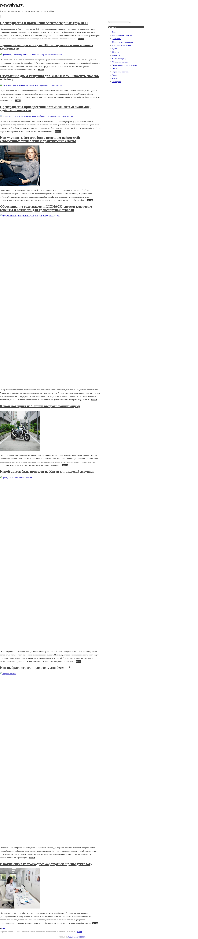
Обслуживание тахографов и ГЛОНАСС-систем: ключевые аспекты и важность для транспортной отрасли (46, 208)
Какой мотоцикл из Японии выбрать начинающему (40, 406)
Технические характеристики (124, 65)
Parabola (71, 937)
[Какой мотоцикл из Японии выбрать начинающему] (20, 450)
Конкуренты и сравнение (122, 42)
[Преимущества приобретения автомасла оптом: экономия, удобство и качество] (36, 116)
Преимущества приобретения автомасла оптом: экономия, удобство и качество (45, 108)
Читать (81, 39)
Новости (115, 52)
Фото (114, 78)
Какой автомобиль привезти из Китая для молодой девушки (47, 471)
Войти (79, 932)
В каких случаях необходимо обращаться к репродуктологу (46, 864)
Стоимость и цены (120, 62)
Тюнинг (115, 75)
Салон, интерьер (119, 58)
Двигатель (116, 39)
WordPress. (81, 937)
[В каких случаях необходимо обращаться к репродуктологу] (20, 908)
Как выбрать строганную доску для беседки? (35, 667)
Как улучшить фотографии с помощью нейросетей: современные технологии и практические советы (40, 139)
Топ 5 (114, 68)
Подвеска (116, 55)
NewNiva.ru (12, 5)
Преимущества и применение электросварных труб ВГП (44, 23)
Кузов (114, 48)
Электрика (116, 82)
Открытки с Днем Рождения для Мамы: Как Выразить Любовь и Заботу (49, 77)
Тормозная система (120, 72)
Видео (115, 32)
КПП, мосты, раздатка (121, 45)
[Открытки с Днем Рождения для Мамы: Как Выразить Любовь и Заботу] (31, 85)
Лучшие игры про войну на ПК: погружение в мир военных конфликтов (46, 46)
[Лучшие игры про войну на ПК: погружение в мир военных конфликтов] (31, 54)
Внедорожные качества (122, 35)
